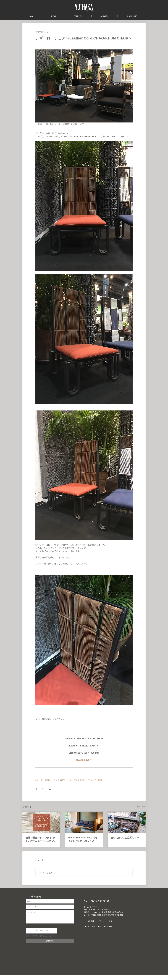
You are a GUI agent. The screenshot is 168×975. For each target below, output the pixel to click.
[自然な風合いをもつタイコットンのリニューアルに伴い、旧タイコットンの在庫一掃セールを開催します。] (41, 822)
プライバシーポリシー (107, 921)
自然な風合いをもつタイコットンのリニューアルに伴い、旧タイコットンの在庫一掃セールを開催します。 (41, 839)
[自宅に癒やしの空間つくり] (127, 822)
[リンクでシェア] (56, 789)
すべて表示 (141, 807)
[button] (41, 931)
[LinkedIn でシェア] (49, 789)
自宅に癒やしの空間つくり (125, 837)
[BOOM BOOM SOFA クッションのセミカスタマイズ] (84, 822)
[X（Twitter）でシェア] (43, 789)
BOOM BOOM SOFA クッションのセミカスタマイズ (83, 839)
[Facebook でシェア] (36, 789)
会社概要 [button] (90, 921)
